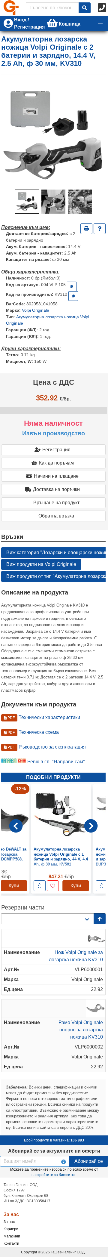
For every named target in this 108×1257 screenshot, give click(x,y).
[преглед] (32, 885)
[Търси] (85, 7)
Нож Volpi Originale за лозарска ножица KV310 (76, 956)
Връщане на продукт (56, 502)
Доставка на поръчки (56, 489)
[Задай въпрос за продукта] (100, 228)
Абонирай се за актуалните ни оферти (54, 1151)
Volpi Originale (35, 310)
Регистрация (56, 449)
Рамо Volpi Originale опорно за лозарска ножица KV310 (80, 1029)
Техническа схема (33, 732)
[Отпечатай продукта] (86, 228)
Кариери (11, 1229)
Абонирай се (88, 1161)
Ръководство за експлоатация (46, 746)
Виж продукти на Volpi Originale (41, 564)
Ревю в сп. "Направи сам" (56, 761)
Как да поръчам (56, 462)
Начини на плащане (56, 476)
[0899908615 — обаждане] (102, 8)
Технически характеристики (43, 717)
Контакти (11, 1243)
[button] (100, 23)
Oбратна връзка (56, 515)
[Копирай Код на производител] (73, 296)
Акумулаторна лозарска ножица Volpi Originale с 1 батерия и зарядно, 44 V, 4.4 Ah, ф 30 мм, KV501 (53, 856)
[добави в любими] (45, 885)
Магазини (12, 1236)
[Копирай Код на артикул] (71, 286)
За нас (9, 1222)
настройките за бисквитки (54, 1175)
